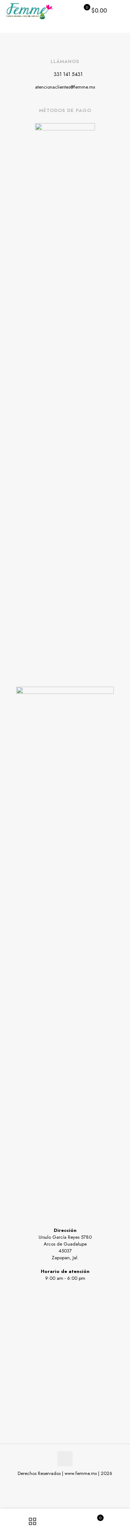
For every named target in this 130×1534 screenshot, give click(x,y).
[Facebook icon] (57, 1484)
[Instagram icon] (65, 1484)
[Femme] (29, 11)
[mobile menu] (120, 11)
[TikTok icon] (72, 1484)
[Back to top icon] (65, 1458)
